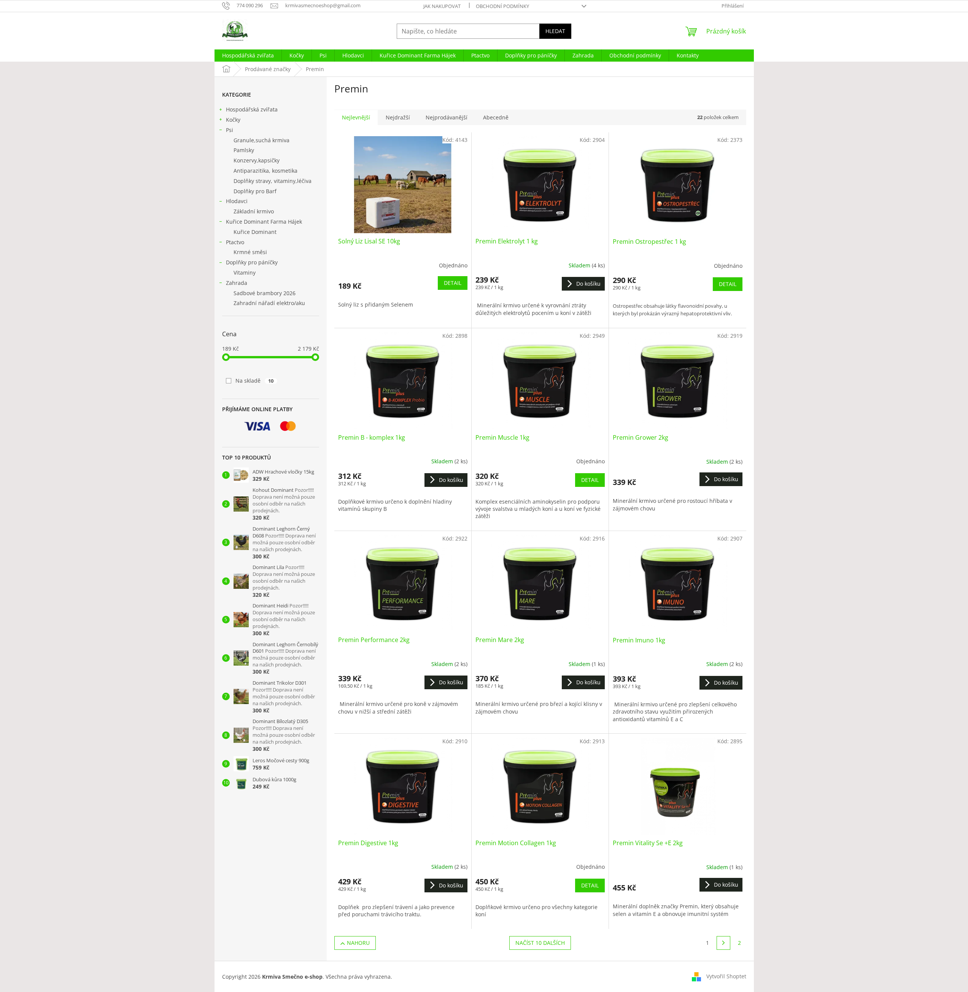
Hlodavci (237, 201)
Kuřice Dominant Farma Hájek (264, 221)
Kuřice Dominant (255, 231)
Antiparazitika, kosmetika (265, 170)
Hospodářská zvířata (252, 109)
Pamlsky (244, 150)
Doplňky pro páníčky (252, 262)
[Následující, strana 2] (723, 943)
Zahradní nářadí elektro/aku (269, 303)
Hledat (555, 31)
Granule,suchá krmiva (261, 140)
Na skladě (254, 380)
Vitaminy (245, 272)
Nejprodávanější (446, 117)
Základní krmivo (254, 211)
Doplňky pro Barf (255, 191)
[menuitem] (248, 55)
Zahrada (236, 282)
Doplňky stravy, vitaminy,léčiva (273, 180)
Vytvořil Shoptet (726, 976)
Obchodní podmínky (502, 6)
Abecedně (496, 117)
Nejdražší (398, 117)
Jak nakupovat (442, 6)
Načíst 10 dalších (540, 942)
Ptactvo (235, 242)
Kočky (233, 119)
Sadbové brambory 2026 (265, 293)
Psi (229, 130)
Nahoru (358, 942)
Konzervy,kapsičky (257, 160)
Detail (452, 282)
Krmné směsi (250, 252)
